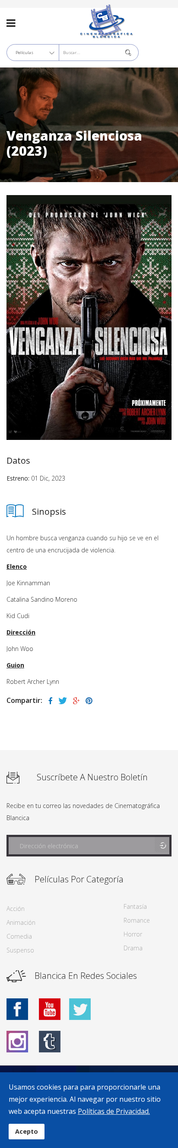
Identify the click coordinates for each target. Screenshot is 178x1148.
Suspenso (20, 950)
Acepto (26, 1131)
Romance (137, 920)
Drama (133, 948)
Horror (133, 934)
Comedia (19, 936)
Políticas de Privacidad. (114, 1111)
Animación (20, 922)
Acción (15, 908)
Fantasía (135, 906)
